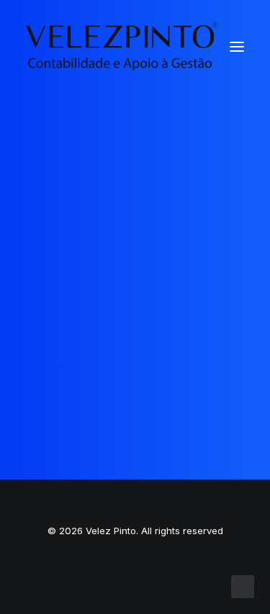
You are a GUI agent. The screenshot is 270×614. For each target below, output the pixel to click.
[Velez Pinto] (122, 46)
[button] (237, 46)
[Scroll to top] (242, 585)
